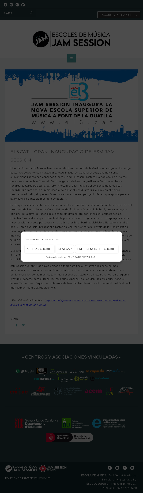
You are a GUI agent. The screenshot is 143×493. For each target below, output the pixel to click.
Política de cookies (56, 257)
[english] (54, 239)
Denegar (65, 249)
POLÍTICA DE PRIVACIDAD (81, 257)
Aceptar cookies (39, 249)
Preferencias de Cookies (96, 249)
